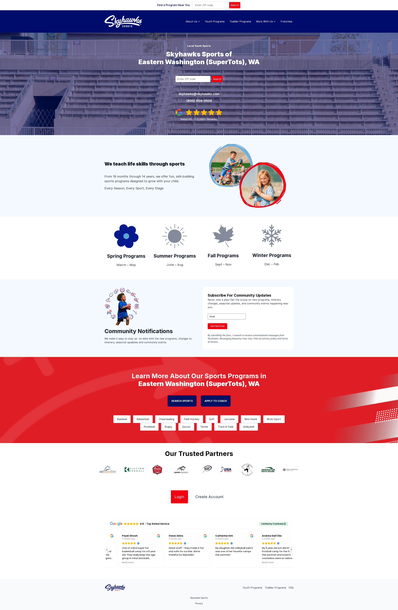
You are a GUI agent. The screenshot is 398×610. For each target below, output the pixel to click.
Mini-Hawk (250, 419)
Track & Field (225, 426)
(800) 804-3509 (199, 101)
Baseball (122, 419)
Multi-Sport (274, 419)
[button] (291, 549)
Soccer (186, 426)
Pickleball (149, 426)
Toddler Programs (240, 21)
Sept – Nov (223, 264)
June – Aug (175, 265)
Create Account (209, 496)
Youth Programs (215, 21)
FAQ (291, 587)
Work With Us (264, 21)
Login (179, 496)
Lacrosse (229, 419)
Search (234, 5)
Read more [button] (116, 562)
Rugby (168, 426)
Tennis (204, 426)
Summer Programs (175, 256)
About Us (191, 21)
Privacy (199, 603)
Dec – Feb (271, 264)
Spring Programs (126, 256)
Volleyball (248, 426)
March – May (126, 265)
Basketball (143, 419)
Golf (211, 419)
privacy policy (269, 338)
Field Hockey (191, 419)
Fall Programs (223, 255)
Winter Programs (271, 255)
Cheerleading (166, 419)
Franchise (286, 21)
